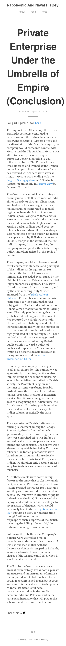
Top (33, 631)
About (22, 11)
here (38, 122)
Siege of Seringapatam (21, 180)
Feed (44, 11)
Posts (33, 11)
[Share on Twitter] (24, 612)
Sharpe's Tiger (45, 183)
